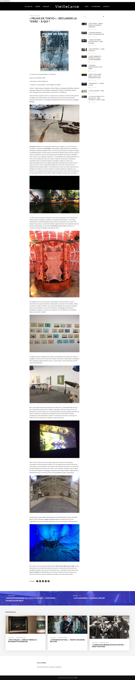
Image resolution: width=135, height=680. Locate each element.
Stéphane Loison (34, 15)
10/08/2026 (93, 93)
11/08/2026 (93, 87)
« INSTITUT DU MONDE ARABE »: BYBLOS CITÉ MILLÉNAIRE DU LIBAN (94, 76)
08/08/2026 (93, 102)
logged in (47, 667)
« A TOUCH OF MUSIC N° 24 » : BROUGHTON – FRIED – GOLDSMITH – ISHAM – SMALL (96, 98)
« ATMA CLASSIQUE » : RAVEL (96, 90)
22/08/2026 (93, 29)
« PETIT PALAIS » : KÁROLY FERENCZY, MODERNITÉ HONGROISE (95, 25)
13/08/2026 (93, 71)
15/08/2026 (93, 62)
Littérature (95, 6)
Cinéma (37, 6)
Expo (87, 6)
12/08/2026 (93, 80)
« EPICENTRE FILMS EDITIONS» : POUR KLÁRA (95, 67)
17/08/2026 (93, 53)
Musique (46, 6)
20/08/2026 (93, 36)
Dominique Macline (21, 637)
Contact (106, 6)
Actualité (28, 6)
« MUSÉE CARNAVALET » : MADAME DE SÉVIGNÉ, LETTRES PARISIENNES (95, 58)
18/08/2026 (93, 45)
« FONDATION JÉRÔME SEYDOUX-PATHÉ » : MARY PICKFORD (95, 41)
